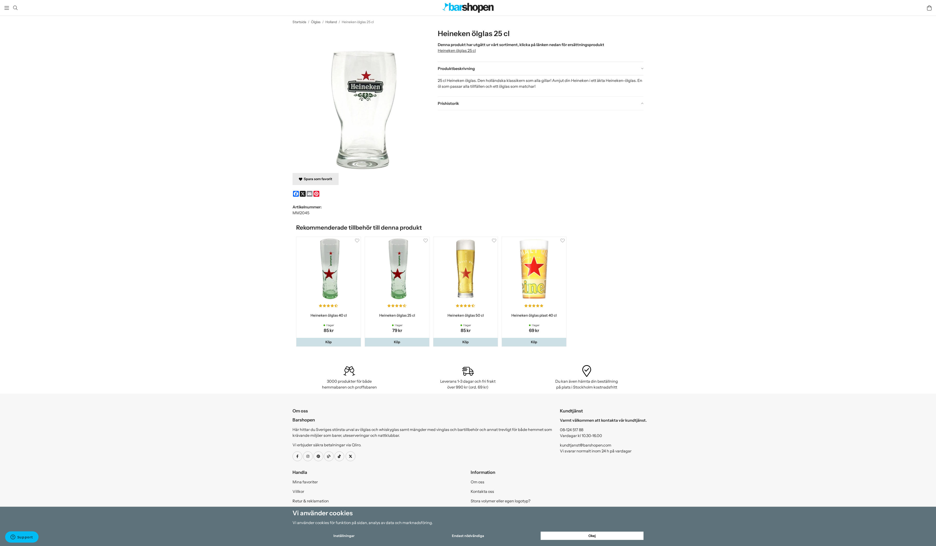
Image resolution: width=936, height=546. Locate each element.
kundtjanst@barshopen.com (585, 446)
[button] (329, 343)
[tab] (541, 68)
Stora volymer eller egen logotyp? (500, 501)
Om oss (477, 482)
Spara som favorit (317, 179)
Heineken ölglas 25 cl (457, 50)
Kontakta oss (482, 492)
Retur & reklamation (310, 501)
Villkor (298, 492)
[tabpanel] (541, 86)
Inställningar (343, 536)
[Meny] (6, 7)
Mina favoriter (305, 482)
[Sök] (15, 8)
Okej (592, 536)
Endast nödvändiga (468, 536)
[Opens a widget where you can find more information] (22, 537)
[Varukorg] (929, 7)
